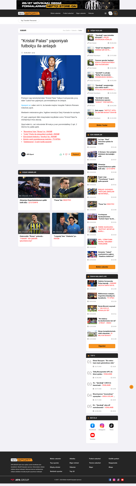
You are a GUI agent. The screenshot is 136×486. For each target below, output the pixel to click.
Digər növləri (74, 463)
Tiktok (111, 430)
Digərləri (102, 346)
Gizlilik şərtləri (114, 458)
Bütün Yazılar (102, 125)
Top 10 (72, 471)
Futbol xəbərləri (68, 13)
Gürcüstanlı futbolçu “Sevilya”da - (40, 137)
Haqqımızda (113, 463)
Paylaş (75, 154)
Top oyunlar (54, 463)
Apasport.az (26, 105)
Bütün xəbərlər (56, 13)
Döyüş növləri (55, 467)
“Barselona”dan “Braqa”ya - (37, 131)
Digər (91, 467)
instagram (102, 430)
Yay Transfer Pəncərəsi (28, 20)
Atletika (72, 458)
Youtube (92, 439)
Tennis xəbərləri (95, 463)
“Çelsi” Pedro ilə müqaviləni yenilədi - (41, 134)
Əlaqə (111, 467)
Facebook (92, 430)
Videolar (91, 13)
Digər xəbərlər (81, 13)
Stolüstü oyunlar (56, 471)
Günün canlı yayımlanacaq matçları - (41, 139)
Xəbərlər (74, 30)
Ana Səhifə (66, 30)
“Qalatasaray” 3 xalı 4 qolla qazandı (37, 142)
